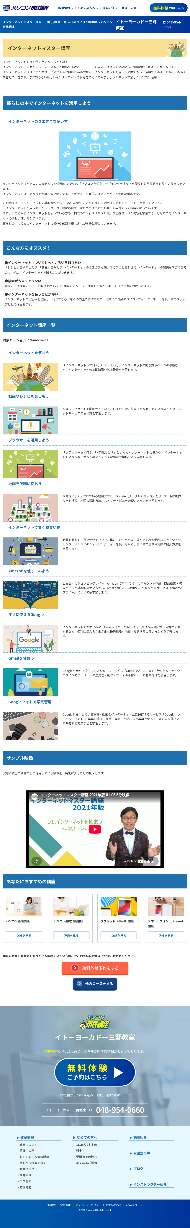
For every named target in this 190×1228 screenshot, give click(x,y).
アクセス (25, 1181)
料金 (79, 1150)
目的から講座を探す (32, 1162)
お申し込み (168, 8)
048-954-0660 (120, 1109)
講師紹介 (25, 1175)
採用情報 (65, 1205)
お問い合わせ (114, 1205)
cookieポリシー (135, 1205)
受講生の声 (129, 8)
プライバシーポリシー (88, 1205)
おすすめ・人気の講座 (34, 1156)
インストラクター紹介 (150, 1184)
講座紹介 (108, 8)
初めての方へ (86, 8)
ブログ (138, 1168)
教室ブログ (26, 1169)
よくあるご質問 (86, 1162)
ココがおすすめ (86, 1144)
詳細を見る (24, 935)
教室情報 (64, 8)
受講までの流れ (86, 1156)
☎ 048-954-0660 (172, 24)
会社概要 (50, 1205)
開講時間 (25, 1187)
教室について (28, 1144)
